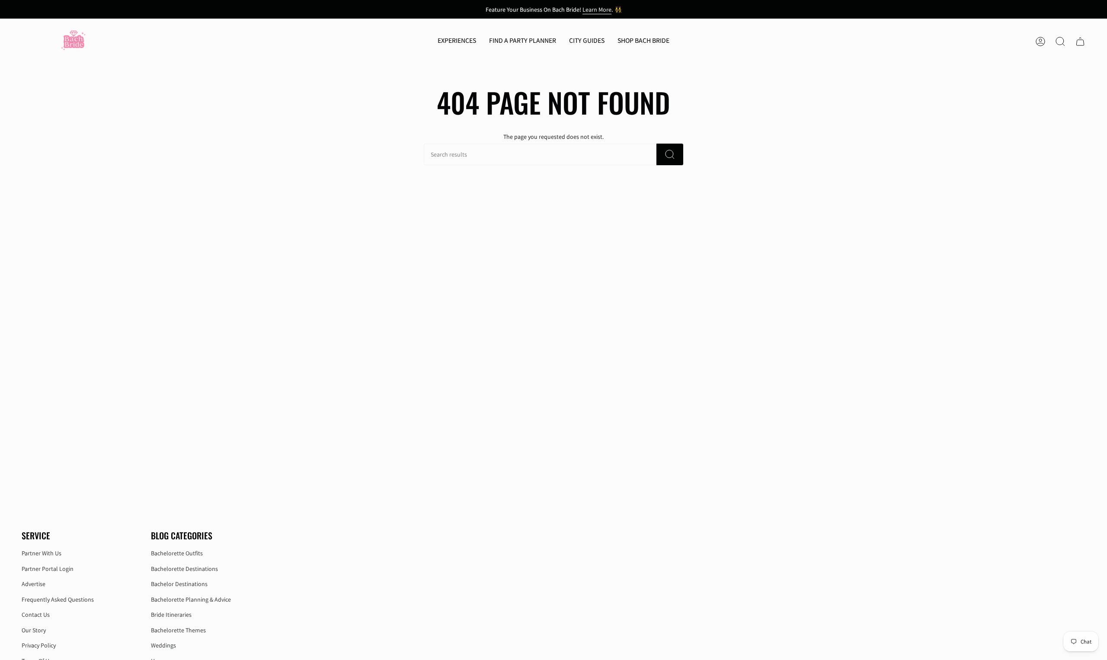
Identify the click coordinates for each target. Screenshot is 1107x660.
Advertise (33, 584)
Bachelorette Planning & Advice (191, 599)
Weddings (163, 645)
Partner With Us (41, 553)
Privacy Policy (39, 645)
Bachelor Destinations (179, 584)
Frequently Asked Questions (58, 599)
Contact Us (36, 614)
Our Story (34, 630)
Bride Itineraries (171, 614)
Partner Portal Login (48, 569)
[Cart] (1080, 41)
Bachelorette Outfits (177, 553)
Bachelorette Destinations (184, 569)
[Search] (669, 154)
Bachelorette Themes (178, 630)
